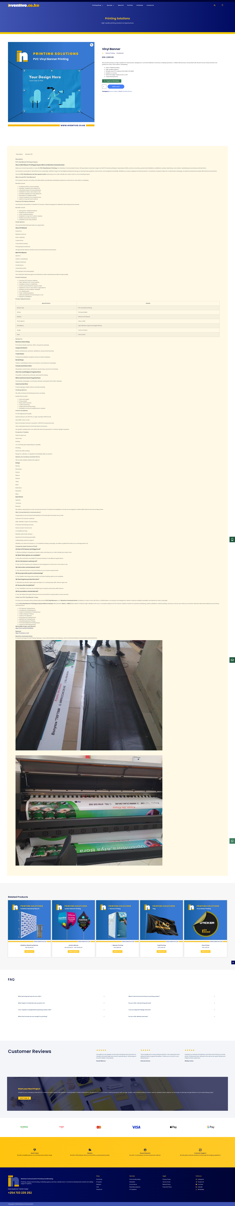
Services (109, 5)
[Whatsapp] (232, 841)
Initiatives (140, 5)
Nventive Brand (127, 91)
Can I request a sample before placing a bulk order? (34, 1010)
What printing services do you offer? (29, 996)
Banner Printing (110, 53)
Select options (73, 951)
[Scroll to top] (233, 962)
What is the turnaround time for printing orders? (144, 996)
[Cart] (222, 5)
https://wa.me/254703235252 (24, 628)
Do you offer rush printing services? (140, 1003)
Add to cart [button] (29, 951)
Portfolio (130, 5)
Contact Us (150, 5)
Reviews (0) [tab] (28, 154)
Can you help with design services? (140, 1010)
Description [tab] (19, 154)
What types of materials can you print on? (31, 1003)
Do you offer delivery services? (138, 1016)
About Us (121, 5)
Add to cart (116, 86)
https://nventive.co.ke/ (22, 633)
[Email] (232, 660)
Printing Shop (96, 5)
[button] (214, 5)
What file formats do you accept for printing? (32, 1016)
